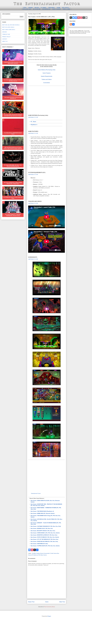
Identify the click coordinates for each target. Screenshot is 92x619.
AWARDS (30, 7)
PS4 (39, 555)
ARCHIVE (4, 32)
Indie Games (54, 553)
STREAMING (51, 7)
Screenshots (46, 82)
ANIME (58, 7)
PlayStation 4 (34, 124)
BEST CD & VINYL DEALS (8, 27)
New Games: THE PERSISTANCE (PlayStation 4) (42, 511)
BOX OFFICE (65, 7)
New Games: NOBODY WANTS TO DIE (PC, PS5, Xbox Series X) (13, 80)
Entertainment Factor (36, 493)
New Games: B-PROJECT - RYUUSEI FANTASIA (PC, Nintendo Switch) (13, 215)
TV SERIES (43, 7)
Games (41, 553)
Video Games (44, 555)
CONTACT (4, 39)
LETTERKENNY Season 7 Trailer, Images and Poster (12, 198)
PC (32, 555)
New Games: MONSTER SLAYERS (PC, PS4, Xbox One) (44, 535)
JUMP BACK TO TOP (33, 117)
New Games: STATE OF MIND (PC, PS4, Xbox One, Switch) (45, 537)
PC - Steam (33, 121)
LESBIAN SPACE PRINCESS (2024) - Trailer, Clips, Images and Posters (13, 63)
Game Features (47, 73)
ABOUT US (4, 41)
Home (46, 602)
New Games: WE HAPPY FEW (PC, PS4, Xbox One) (43, 530)
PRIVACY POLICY (6, 36)
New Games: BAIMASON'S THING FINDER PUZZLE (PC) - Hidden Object (13, 183)
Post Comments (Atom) (49, 606)
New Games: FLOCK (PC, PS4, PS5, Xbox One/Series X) (13, 98)
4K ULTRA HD (36, 9)
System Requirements (46, 76)
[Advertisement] (46, 98)
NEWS (24, 7)
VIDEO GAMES (66, 9)
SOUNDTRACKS (46, 9)
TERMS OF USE (6, 34)
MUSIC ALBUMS (56, 9)
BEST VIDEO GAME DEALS (8, 29)
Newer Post (31, 602)
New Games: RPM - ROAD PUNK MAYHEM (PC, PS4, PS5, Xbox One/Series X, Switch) (13, 115)
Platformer (35, 555)
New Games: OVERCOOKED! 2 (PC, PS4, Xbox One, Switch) (45, 532)
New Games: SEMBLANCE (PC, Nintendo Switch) (42, 513)
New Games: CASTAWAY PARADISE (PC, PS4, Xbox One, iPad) (46, 526)
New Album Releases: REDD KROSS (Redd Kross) (13, 133)
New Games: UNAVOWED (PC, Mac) (39, 543)
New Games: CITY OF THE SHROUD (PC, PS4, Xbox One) (44, 539)
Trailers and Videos (47, 79)
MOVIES (37, 7)
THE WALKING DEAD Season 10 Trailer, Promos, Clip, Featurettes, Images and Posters (13, 148)
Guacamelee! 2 (47, 553)
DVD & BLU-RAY (26, 9)
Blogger (49, 616)
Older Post (62, 602)
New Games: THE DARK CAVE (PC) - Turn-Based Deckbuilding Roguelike (13, 165)
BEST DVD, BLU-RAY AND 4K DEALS (10, 24)
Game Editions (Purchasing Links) (46, 69)
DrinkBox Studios (36, 553)
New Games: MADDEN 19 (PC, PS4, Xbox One (42, 528)
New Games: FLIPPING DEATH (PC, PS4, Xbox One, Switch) (45, 545)
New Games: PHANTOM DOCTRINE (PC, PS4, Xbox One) (44, 541)
